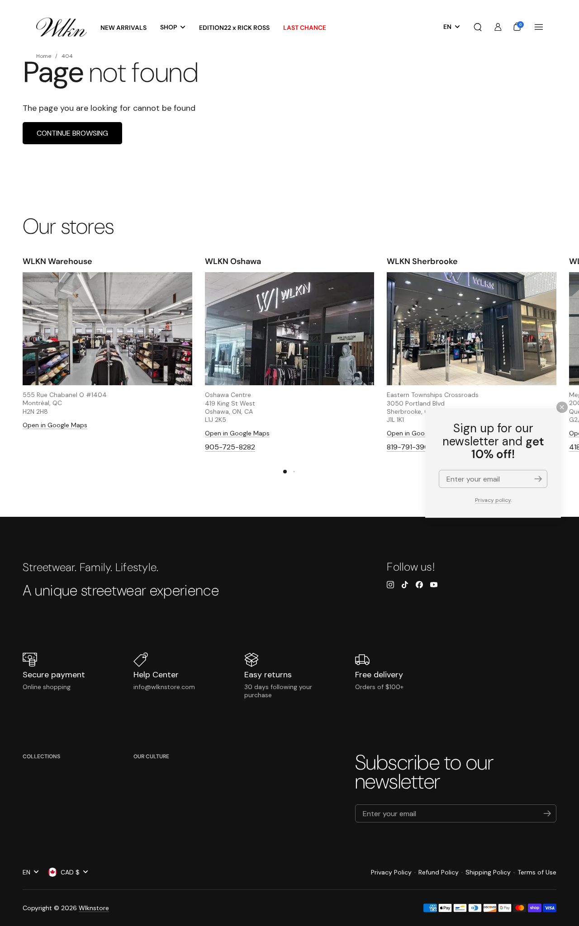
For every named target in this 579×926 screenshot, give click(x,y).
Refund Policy (438, 872)
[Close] (562, 407)
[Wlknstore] (61, 27)
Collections (41, 756)
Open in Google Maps (55, 425)
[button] (478, 27)
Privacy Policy (391, 872)
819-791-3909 (410, 447)
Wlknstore (94, 908)
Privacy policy (493, 500)
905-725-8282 (230, 447)
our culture (151, 756)
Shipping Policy (488, 872)
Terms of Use (536, 872)
